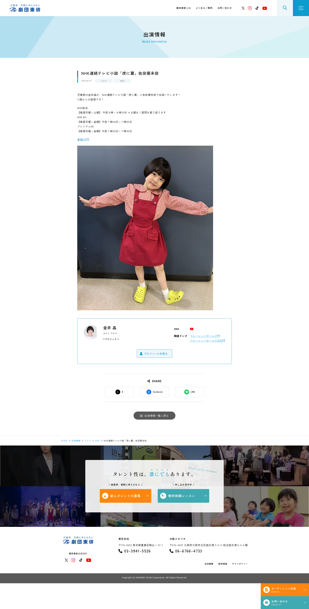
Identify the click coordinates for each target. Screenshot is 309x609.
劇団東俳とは (183, 7)
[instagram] (250, 8)
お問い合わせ (224, 7)
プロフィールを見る (156, 353)
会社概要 (209, 564)
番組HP (81, 139)
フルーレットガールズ (203, 336)
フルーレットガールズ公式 (206, 340)
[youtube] (264, 8)
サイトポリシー (240, 564)
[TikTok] (257, 8)
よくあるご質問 (204, 7)
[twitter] (243, 8)
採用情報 (222, 564)
